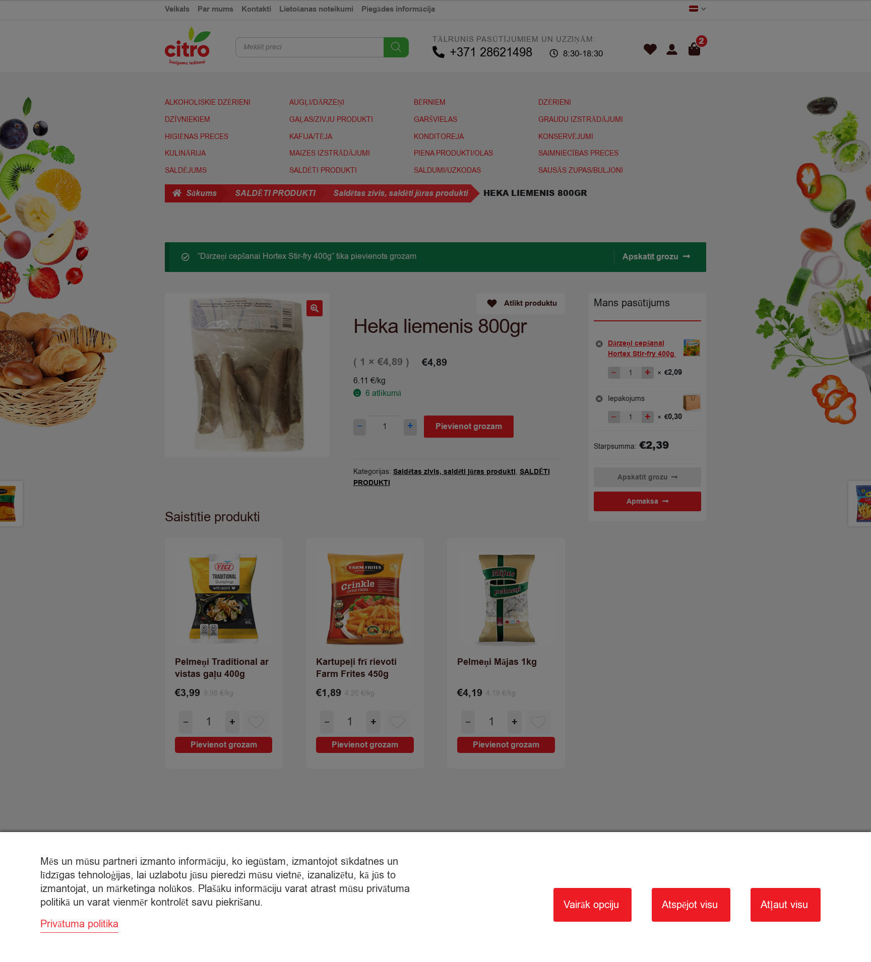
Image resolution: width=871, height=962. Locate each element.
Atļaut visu (784, 905)
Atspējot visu (690, 905)
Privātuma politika (79, 924)
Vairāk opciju (591, 905)
